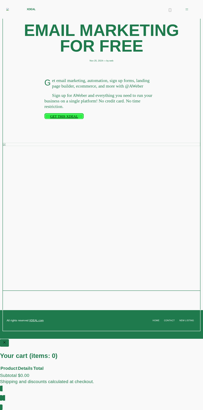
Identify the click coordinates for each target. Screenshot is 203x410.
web (111, 60)
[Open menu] (187, 9)
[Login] (178, 9)
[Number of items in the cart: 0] (170, 10)
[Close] (4, 343)
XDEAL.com (36, 320)
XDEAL (31, 9)
